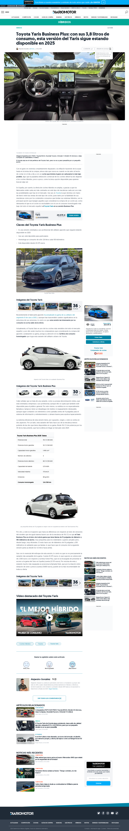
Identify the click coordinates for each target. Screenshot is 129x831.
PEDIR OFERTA (74, 215)
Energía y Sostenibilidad (99, 17)
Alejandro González (24, 48)
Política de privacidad (113, 828)
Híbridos (78, 17)
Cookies (103, 828)
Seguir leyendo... (53, 689)
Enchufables (40, 707)
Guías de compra (47, 17)
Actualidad (15, 17)
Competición (26, 17)
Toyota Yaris (48, 206)
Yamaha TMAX (93, 8)
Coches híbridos (25, 644)
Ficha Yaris (98, 337)
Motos (86, 17)
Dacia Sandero (65, 8)
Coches (36, 17)
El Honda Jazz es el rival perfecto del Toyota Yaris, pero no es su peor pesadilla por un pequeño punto (48, 161)
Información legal (95, 828)
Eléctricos (68, 17)
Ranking (59, 17)
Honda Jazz (27, 8)
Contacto (87, 828)
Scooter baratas (44, 8)
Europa (35, 8)
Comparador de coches (98, 350)
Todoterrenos (55, 8)
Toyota (84, 8)
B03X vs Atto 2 (76, 8)
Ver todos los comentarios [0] (49, 698)
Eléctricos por (11, 6)
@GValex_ (32, 48)
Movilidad (114, 17)
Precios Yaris (98, 348)
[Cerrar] (111, 53)
